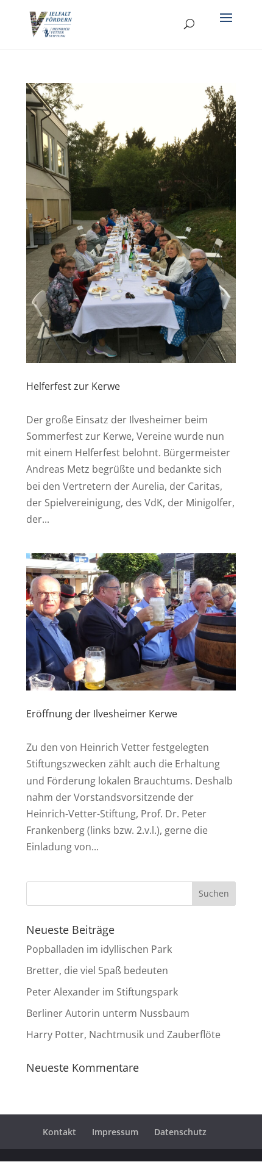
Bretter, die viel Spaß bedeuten (97, 970)
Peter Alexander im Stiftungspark (102, 992)
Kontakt (59, 1132)
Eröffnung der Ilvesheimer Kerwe (101, 713)
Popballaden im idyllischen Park (99, 949)
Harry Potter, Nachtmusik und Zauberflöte (123, 1034)
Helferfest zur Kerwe (73, 386)
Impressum (115, 1132)
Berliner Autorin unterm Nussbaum (107, 1013)
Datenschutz (180, 1132)
